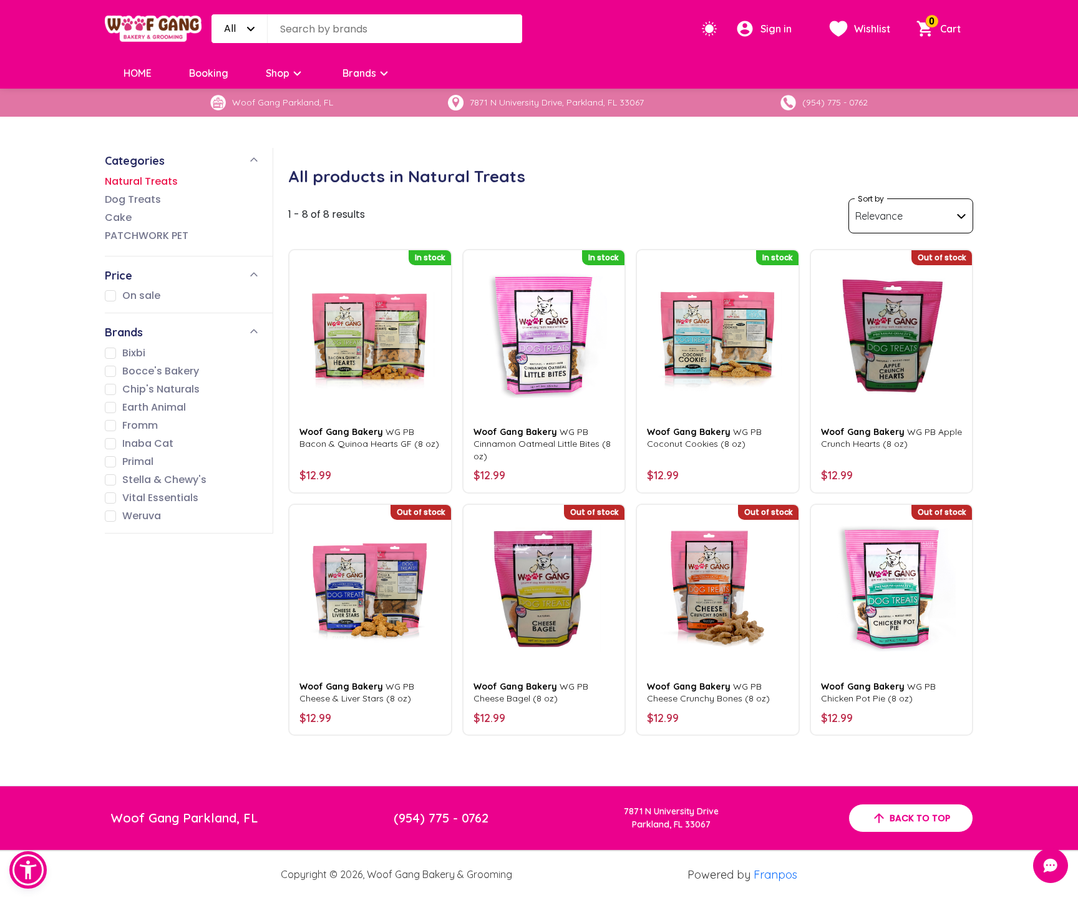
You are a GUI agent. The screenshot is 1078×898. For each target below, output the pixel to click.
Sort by (871, 198)
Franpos (775, 874)
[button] (28, 870)
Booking (208, 73)
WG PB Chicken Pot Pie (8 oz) (878, 692)
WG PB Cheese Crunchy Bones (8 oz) (708, 692)
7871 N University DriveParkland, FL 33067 (671, 818)
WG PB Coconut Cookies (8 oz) (704, 437)
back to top (920, 818)
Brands (359, 73)
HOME (138, 73)
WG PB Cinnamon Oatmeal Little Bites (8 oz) (542, 443)
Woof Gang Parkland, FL (184, 818)
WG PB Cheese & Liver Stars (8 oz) (356, 692)
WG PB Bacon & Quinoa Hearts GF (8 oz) (369, 437)
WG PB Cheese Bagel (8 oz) (530, 692)
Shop (277, 73)
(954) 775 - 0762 (441, 818)
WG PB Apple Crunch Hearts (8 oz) (891, 437)
